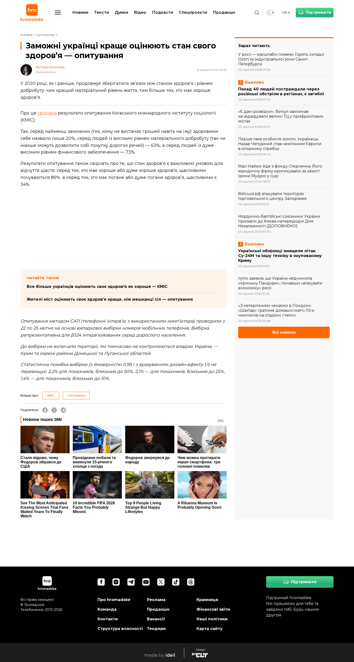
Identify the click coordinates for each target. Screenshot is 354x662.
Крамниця (207, 599)
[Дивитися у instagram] (116, 582)
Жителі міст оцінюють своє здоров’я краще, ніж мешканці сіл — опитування (110, 299)
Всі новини (284, 332)
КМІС (50, 395)
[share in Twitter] (54, 410)
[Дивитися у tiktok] (175, 582)
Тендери (156, 628)
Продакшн (224, 12)
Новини (80, 12)
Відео (140, 12)
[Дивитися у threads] (190, 582)
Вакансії (156, 619)
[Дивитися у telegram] (131, 582)
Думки (121, 12)
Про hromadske (114, 599)
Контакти (108, 619)
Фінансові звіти (213, 609)
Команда (107, 609)
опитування (76, 395)
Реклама (156, 599)
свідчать (47, 113)
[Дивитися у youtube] (146, 582)
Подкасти (162, 12)
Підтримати (318, 12)
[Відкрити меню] (58, 12)
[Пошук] (257, 12)
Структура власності (120, 628)
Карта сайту (210, 628)
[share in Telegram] (63, 410)
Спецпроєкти (193, 12)
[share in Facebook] (45, 410)
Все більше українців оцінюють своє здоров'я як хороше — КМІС (97, 286)
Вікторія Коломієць (50, 67)
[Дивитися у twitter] (160, 582)
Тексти (101, 12)
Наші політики (212, 619)
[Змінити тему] (271, 12)
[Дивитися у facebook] (101, 582)
